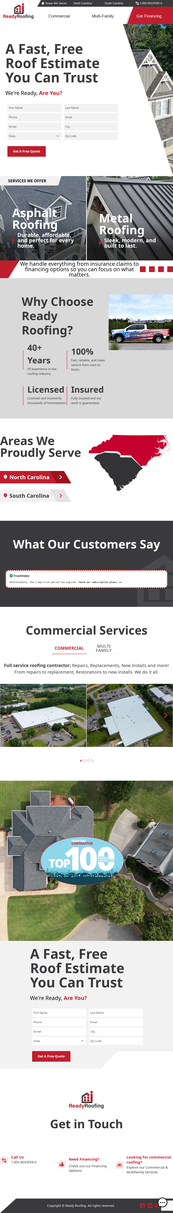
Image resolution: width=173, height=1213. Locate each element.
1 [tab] (81, 761)
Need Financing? (84, 1159)
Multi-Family (103, 16)
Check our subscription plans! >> (100, 582)
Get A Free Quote (26, 151)
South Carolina (29, 495)
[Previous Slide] (166, 715)
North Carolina (29, 477)
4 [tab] (92, 761)
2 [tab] (84, 761)
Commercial (59, 16)
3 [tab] (88, 761)
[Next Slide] (7, 715)
